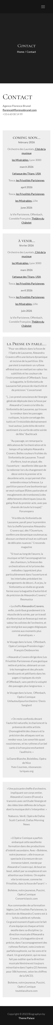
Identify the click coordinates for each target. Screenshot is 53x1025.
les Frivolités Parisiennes (30, 180)
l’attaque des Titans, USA (26, 173)
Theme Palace (26, 1018)
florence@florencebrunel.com (20, 110)
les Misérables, (20, 160)
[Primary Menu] (43, 6)
